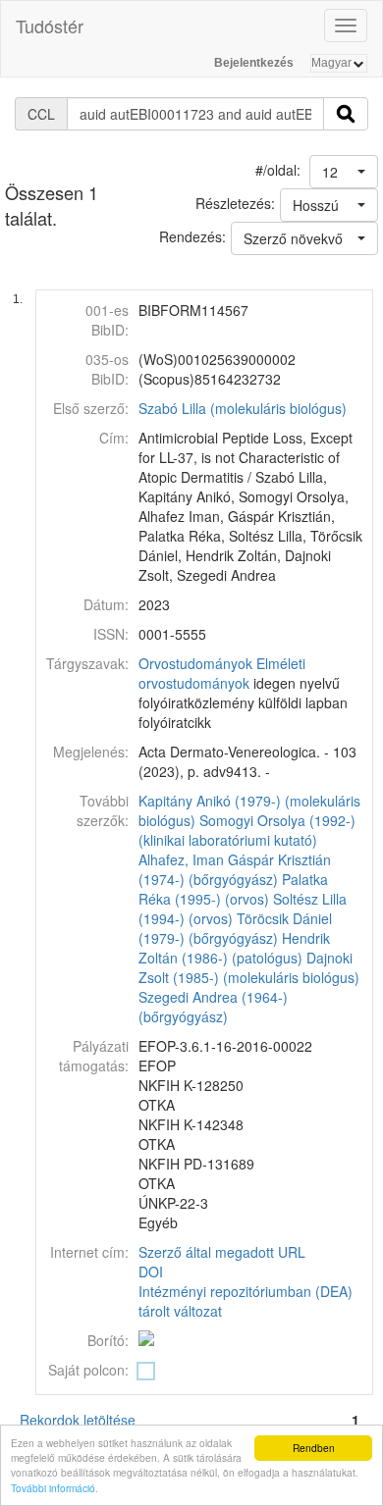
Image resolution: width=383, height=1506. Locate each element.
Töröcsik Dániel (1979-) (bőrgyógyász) (235, 928)
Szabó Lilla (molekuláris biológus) (242, 408)
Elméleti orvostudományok (221, 673)
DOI (150, 1271)
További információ (53, 1487)
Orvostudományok (195, 663)
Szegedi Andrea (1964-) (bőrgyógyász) (213, 1006)
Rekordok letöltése (78, 1419)
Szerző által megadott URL (221, 1252)
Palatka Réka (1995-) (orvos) (233, 889)
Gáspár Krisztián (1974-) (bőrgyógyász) (234, 869)
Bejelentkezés (254, 63)
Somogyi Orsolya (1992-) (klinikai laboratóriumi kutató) (247, 830)
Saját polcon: (88, 1369)
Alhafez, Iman (181, 859)
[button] (343, 171)
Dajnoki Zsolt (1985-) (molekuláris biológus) (248, 967)
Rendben (314, 1447)
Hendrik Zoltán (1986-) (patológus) (234, 947)
